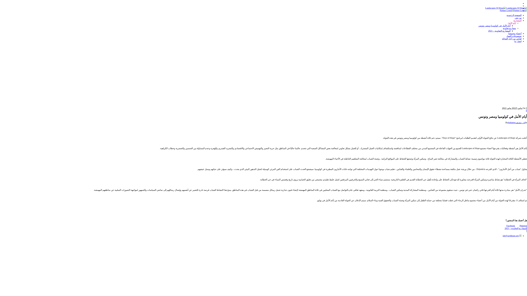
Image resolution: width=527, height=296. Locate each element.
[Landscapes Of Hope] (506, 8)
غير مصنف (520, 122)
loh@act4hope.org (511, 236)
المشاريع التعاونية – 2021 (516, 228)
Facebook (510, 226)
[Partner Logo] (513, 10)
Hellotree (270, 245)
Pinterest (523, 226)
